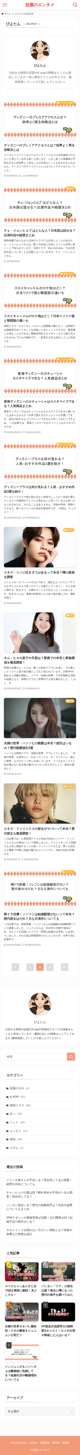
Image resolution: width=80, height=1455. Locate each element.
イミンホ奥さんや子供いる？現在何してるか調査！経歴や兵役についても (39, 1182)
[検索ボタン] (75, 5)
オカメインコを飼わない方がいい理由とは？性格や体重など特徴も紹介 (39, 1232)
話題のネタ (19, 1088)
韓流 (16, 1139)
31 (64, 967)
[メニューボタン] (5, 5)
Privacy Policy (18, 1442)
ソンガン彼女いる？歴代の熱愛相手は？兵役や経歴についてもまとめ (39, 1207)
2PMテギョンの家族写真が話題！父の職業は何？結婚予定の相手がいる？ (39, 1219)
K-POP (17, 1096)
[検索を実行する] (71, 1056)
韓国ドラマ (20, 1105)
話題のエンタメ (40, 5)
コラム (16, 1147)
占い (16, 1113)
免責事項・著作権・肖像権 (54, 1442)
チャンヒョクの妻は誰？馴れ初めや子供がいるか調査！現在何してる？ (39, 1194)
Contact (33, 1442)
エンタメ (19, 1130)
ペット (17, 1122)
